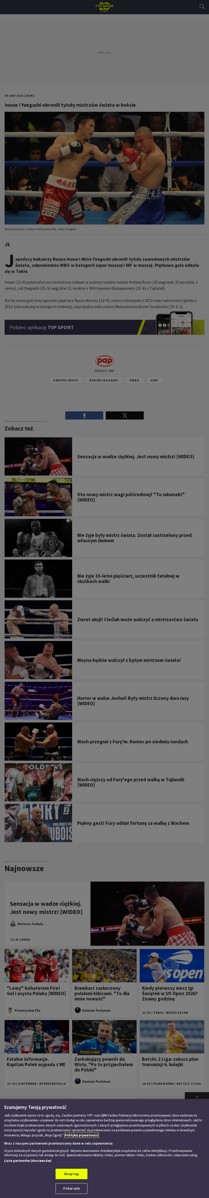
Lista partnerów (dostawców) (27, 1161)
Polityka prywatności (81, 1135)
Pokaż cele (71, 1188)
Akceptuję (71, 1174)
